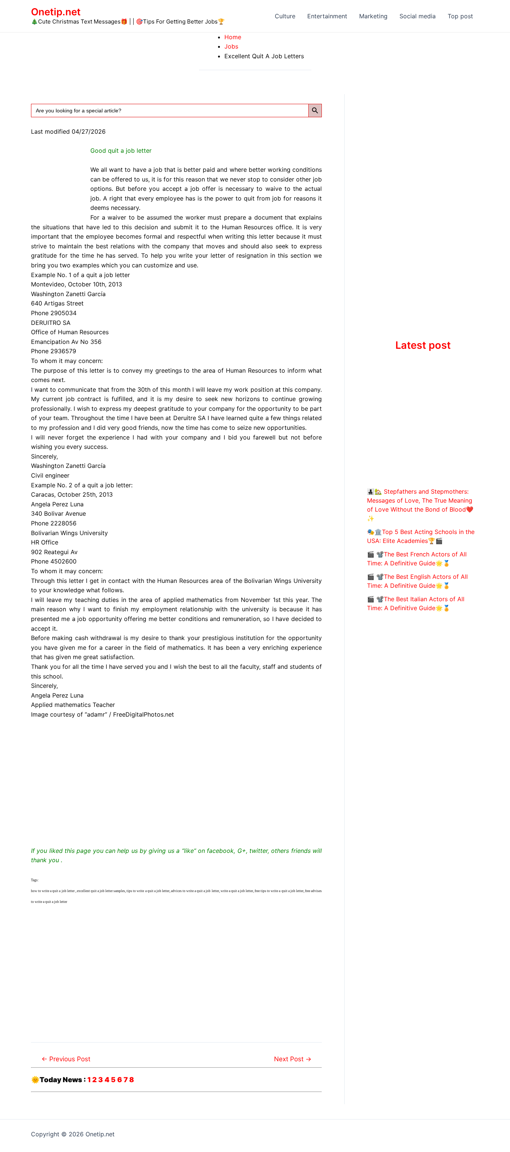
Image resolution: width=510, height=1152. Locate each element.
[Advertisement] (176, 781)
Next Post (292, 1059)
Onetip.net (56, 12)
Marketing (373, 16)
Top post (460, 16)
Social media (417, 16)
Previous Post (65, 1059)
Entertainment (327, 16)
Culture (285, 16)
